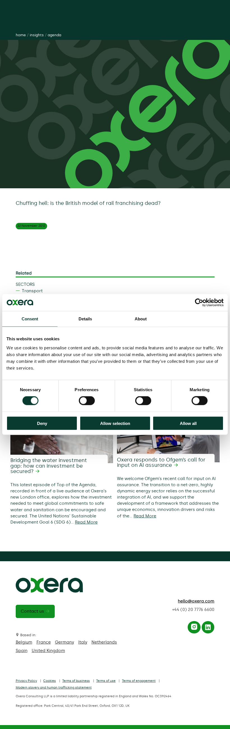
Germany (64, 642)
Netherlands (104, 642)
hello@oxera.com (196, 601)
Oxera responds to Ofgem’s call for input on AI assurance (161, 462)
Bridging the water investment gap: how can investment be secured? (48, 465)
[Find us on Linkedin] (208, 628)
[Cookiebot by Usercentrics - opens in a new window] (199, 302)
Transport (32, 290)
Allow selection (115, 423)
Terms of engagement (139, 681)
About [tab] (141, 318)
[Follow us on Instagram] (194, 628)
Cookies (49, 681)
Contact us (32, 611)
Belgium (24, 642)
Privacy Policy (26, 681)
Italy (82, 642)
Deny (42, 423)
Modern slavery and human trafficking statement (54, 687)
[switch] (87, 400)
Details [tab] (85, 318)
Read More (86, 522)
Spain (21, 650)
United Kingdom (48, 650)
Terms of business (76, 681)
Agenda (54, 35)
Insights (37, 35)
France (43, 642)
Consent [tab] (30, 318)
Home (21, 35)
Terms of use (106, 681)
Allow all (188, 423)
